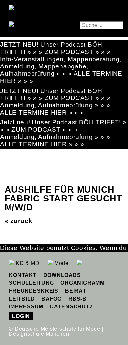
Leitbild (22, 299)
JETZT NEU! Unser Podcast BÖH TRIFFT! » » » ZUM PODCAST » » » (55, 48)
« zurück (18, 220)
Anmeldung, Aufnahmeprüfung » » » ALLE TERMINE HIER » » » (55, 109)
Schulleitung (31, 283)
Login (21, 316)
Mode (61, 263)
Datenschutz (71, 306)
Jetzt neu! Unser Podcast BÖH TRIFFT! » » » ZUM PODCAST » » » (63, 126)
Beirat (75, 291)
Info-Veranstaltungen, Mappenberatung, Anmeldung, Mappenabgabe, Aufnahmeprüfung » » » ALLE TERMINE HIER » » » (61, 70)
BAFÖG (51, 299)
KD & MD (26, 263)
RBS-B (77, 299)
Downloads (62, 275)
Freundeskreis (33, 291)
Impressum (26, 306)
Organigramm (82, 283)
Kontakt (22, 275)
